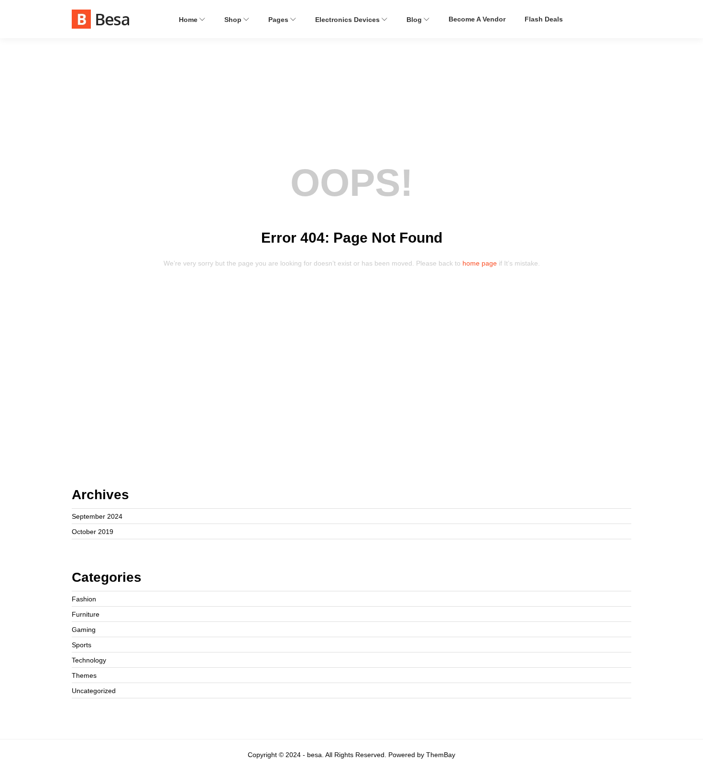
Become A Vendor (477, 19)
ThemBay (440, 755)
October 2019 (92, 531)
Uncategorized (94, 691)
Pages (279, 19)
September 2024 (97, 516)
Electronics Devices (348, 19)
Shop (233, 19)
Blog (415, 19)
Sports (81, 645)
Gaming (84, 629)
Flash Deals (544, 19)
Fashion (84, 599)
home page (479, 263)
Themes (84, 675)
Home (189, 19)
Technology (89, 660)
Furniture (85, 614)
